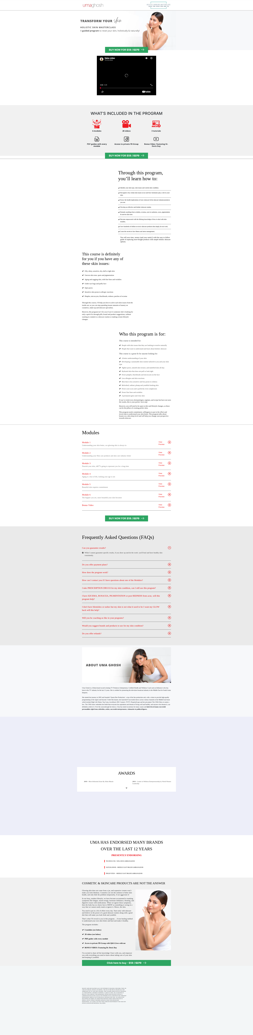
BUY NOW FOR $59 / (124, 49)
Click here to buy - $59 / (124, 962)
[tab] (126, 444)
